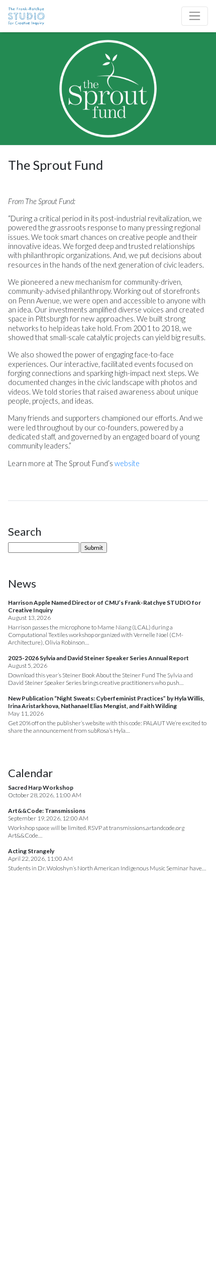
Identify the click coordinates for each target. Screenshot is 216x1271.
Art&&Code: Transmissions (46, 810)
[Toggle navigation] (194, 16)
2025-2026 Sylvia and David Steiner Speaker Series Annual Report (98, 658)
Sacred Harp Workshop (40, 787)
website (127, 463)
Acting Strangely (31, 851)
